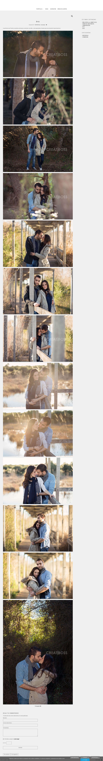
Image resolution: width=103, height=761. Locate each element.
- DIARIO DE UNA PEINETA (88, 23)
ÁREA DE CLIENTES (62, 9)
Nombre (5, 718)
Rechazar (95, 757)
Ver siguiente (14, 754)
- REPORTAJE (85, 35)
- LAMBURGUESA (86, 25)
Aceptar (85, 759)
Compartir (37, 706)
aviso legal (16, 739)
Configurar (85, 757)
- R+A (83, 26)
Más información (74, 757)
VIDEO (46, 9)
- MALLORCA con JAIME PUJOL (89, 22)
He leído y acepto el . (11, 739)
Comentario (6, 727)
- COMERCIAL (85, 37)
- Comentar (42, 24)
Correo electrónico (7, 722)
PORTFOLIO (39, 9)
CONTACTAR (53, 9)
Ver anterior (7, 754)
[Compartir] (46, 25)
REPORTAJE (37, 24)
